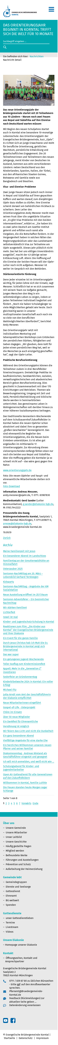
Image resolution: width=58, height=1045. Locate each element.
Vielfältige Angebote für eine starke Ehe (25, 740)
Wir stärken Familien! (15, 607)
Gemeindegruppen (16, 882)
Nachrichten (36, 56)
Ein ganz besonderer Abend (18, 735)
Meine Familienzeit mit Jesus (19, 551)
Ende (35, 803)
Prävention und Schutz (18, 864)
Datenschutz (25, 1038)
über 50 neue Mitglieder (16, 716)
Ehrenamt (11, 895)
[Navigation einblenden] (51, 10)
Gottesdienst (13, 891)
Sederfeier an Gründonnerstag (20, 676)
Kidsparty (8, 581)
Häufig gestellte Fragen (18, 846)
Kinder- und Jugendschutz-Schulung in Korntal (28, 621)
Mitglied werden (15, 850)
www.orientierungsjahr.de (17, 470)
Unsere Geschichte (16, 841)
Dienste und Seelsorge (18, 886)
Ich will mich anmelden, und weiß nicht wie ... (28, 761)
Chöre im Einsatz (12, 712)
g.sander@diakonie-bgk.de (38, 504)
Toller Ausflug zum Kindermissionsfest (24, 663)
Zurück (7, 537)
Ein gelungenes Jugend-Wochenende (23, 659)
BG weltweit (12, 900)
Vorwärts (26, 803)
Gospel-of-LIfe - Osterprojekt (19, 707)
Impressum (42, 1038)
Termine (10, 922)
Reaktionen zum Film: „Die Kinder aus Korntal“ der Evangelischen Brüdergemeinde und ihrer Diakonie (28, 630)
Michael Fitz (9, 689)
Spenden (11, 904)
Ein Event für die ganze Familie (20, 638)
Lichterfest (9, 612)
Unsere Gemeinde (16, 827)
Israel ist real (10, 617)
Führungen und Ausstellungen (22, 859)
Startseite (9, 1038)
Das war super (11, 654)
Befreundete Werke (16, 855)
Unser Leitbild (14, 837)
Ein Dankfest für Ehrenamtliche (20, 721)
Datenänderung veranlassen (25, 1005)
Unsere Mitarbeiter (16, 832)
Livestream (12, 927)
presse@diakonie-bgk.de (17, 523)
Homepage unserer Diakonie (21, 944)
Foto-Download (11, 486)
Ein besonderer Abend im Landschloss (24, 555)
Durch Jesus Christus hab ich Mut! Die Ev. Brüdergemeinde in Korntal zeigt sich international (25, 646)
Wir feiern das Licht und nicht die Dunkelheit (28, 730)
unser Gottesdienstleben (19, 918)
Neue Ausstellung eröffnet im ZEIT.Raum (25, 594)
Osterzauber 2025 (13, 568)
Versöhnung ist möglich (16, 726)
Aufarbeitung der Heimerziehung (24, 869)
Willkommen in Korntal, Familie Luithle (25, 782)
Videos (9, 931)
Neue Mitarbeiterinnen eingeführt (22, 702)
